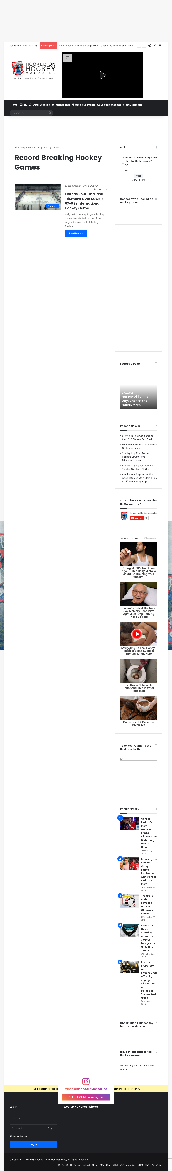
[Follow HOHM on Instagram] (86, 1083)
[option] (138, 390)
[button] (102, 75)
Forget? (51, 1128)
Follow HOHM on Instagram (85, 1097)
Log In (33, 1144)
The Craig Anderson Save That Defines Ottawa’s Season (147, 904)
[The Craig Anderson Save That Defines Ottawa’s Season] (129, 901)
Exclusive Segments (112, 104)
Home (14, 104)
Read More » (76, 233)
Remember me (20, 1136)
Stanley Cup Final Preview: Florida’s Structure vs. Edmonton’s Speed (136, 457)
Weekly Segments (84, 104)
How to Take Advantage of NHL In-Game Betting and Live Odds (92, 45)
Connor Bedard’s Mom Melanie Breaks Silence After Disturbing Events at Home (149, 833)
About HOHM (90, 1165)
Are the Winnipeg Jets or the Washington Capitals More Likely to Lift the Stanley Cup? (139, 478)
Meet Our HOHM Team (112, 1165)
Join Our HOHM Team (137, 1165)
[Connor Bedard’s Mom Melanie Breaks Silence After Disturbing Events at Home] (129, 823)
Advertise (157, 1165)
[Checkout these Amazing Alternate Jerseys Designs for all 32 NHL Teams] (129, 930)
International (62, 104)
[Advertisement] (86, 126)
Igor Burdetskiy (74, 186)
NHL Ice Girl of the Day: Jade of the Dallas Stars (135, 400)
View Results (138, 179)
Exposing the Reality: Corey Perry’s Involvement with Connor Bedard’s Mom (149, 871)
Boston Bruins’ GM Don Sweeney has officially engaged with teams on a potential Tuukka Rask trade (149, 980)
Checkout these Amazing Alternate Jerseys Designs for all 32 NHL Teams (148, 938)
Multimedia (135, 104)
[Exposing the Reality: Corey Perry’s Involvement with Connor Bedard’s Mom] (129, 863)
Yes (126, 164)
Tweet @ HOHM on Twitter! (80, 1106)
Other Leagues (41, 104)
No (126, 170)
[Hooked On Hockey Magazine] (33, 69)
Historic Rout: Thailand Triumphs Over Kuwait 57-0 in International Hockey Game (84, 201)
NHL (24, 104)
